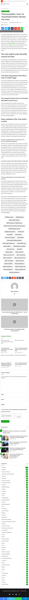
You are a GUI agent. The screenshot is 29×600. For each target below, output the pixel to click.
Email (2, 399)
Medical (3, 512)
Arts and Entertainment (7, 532)
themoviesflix (8, 263)
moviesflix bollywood (9, 243)
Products (4, 515)
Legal (3, 534)
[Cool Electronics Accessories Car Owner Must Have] (7, 343)
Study (3, 562)
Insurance (4, 560)
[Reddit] (15, 278)
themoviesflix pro (14, 272)
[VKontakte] (18, 278)
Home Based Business (7, 558)
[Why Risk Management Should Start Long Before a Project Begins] (4, 438)
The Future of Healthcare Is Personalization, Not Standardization (16, 456)
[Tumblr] (10, 278)
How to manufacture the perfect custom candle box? (21, 349)
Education (4, 478)
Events (3, 549)
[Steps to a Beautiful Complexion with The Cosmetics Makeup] (7, 358)
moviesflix (20, 237)
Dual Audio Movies (15, 220)
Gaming (3, 493)
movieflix (10, 234)
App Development (6, 499)
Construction (4, 530)
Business (4, 469)
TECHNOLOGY (5, 573)
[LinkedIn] (7, 278)
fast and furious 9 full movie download (15, 226)
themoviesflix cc (20, 263)
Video (3, 577)
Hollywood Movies (10, 231)
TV (2, 571)
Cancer (3, 579)
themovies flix (20, 260)
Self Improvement (6, 564)
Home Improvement (6, 482)
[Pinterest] (12, 278)
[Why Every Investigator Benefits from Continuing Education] (4, 450)
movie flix (21, 231)
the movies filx (21, 255)
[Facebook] (2, 278)
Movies (7, 8)
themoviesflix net (20, 269)
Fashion (3, 489)
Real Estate (4, 517)
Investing (4, 575)
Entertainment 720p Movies (14, 223)
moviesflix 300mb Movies (15, 240)
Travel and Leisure (6, 480)
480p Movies (20, 217)
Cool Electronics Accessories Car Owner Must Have (7, 349)
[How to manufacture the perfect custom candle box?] (21, 343)
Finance (3, 502)
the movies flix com (20, 258)
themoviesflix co (8, 266)
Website (3, 404)
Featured (3, 11)
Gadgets (4, 547)
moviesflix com (22, 243)
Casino (3, 569)
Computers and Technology (8, 473)
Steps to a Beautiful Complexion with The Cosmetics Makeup (6, 364)
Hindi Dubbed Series (14, 228)
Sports (3, 536)
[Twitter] (5, 278)
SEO (3, 506)
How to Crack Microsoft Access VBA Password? (21, 363)
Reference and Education (7, 528)
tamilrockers (9, 252)
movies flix (19, 234)
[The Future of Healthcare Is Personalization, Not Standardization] (4, 456)
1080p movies (9, 217)
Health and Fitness (6, 471)
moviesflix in (7, 246)
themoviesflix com (21, 266)
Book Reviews (5, 584)
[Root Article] (6, 3)
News (3, 543)
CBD (3, 545)
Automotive (4, 508)
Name (2, 394)
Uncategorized (5, 497)
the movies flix (8, 258)
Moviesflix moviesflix (19, 246)
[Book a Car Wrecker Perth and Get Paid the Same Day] (4, 444)
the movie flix (19, 252)
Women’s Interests (6, 551)
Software (4, 491)
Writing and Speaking (6, 519)
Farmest (3, 582)
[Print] (23, 278)
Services (4, 476)
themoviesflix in (8, 269)
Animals (3, 523)
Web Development (6, 504)
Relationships (5, 556)
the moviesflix (9, 260)
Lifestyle (4, 484)
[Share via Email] (20, 278)
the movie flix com (9, 255)
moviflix (20, 249)
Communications (5, 538)
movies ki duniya (10, 237)
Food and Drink (5, 510)
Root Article (5, 22)
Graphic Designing (6, 554)
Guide (3, 495)
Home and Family (5, 525)
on (12, 168)
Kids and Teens (5, 541)
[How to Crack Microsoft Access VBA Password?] (21, 358)
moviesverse (10, 249)
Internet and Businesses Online (8, 521)
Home (3, 8)
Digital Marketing (5, 486)
